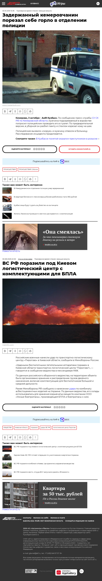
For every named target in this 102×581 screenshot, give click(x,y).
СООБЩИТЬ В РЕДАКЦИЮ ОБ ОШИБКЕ (79, 521)
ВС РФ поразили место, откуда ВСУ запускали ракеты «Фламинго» (41, 472)
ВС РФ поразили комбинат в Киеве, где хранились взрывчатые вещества (44, 464)
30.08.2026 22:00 (9, 259)
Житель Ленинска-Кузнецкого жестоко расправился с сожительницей (43, 214)
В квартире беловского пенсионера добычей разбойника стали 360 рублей (45, 197)
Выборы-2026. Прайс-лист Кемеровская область (43, 521)
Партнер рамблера (46, 571)
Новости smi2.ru (11, 251)
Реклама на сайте (40, 518)
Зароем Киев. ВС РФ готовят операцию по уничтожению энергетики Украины (46, 455)
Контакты (27, 518)
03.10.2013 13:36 (8, 11)
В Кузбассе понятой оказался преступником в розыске (66, 138)
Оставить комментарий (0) (79, 149)
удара (72, 388)
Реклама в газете (57, 518)
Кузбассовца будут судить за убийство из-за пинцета (36, 205)
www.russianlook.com (11, 105)
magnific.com (8, 345)
